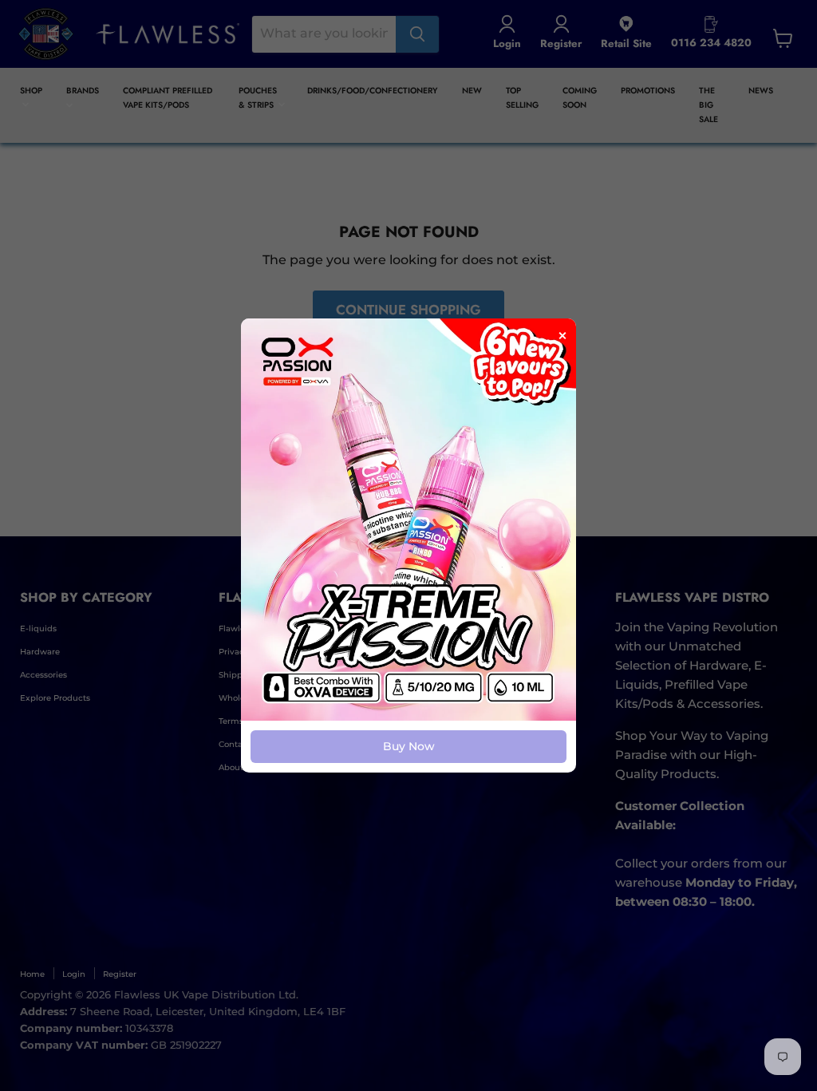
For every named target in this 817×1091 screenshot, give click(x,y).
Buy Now (409, 746)
